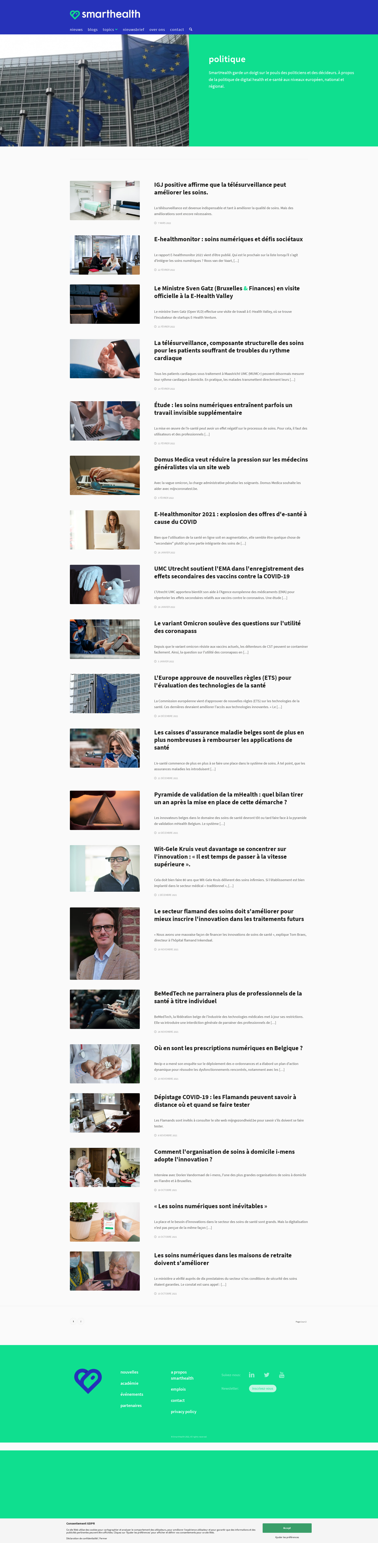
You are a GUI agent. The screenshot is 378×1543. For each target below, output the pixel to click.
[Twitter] (266, 1375)
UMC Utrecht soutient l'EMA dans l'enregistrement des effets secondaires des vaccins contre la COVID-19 (229, 572)
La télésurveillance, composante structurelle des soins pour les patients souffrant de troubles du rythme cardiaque (229, 350)
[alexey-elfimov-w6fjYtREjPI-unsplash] (105, 748)
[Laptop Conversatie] (105, 255)
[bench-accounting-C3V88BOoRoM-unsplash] (105, 1113)
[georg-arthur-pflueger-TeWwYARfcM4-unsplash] (105, 1271)
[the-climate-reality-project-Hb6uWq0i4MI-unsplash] (105, 1009)
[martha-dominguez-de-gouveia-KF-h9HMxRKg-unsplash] (105, 200)
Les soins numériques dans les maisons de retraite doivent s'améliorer (223, 1259)
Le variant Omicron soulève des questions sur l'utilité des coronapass (227, 627)
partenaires (131, 1405)
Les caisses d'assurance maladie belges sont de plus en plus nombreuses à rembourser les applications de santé (229, 740)
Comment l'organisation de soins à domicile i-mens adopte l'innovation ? (224, 1155)
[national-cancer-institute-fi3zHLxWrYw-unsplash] (105, 584)
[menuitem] (77, 29)
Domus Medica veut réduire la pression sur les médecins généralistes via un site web (231, 463)
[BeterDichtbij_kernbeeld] (105, 1222)
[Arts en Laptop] (105, 530)
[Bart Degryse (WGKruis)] (105, 868)
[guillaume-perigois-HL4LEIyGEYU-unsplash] (105, 693)
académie (129, 1383)
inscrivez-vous (262, 1388)
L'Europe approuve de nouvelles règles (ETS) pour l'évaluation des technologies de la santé (222, 681)
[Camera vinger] (105, 358)
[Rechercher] (189, 29)
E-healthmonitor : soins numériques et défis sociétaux (228, 239)
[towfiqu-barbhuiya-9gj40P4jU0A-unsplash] (105, 1064)
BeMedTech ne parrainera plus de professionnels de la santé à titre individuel (228, 997)
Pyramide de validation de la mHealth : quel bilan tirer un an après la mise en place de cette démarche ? (228, 798)
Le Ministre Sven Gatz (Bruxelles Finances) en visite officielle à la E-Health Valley (227, 292)
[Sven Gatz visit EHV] (105, 304)
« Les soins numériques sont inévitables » (210, 1206)
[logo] (105, 15)
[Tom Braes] (105, 943)
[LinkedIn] (252, 1375)
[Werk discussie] (105, 421)
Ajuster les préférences (287, 1537)
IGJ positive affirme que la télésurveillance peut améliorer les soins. (220, 188)
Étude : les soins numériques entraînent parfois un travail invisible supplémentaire (223, 409)
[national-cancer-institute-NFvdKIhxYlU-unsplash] (105, 475)
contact (178, 1400)
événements (131, 1394)
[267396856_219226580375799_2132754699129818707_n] (105, 639)
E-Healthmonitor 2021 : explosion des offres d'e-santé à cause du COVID (230, 518)
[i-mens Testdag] (105, 1167)
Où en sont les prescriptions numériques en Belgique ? (228, 1048)
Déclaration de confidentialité (82, 1538)
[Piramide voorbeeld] (105, 810)
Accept (287, 1528)
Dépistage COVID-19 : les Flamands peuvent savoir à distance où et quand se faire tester (225, 1101)
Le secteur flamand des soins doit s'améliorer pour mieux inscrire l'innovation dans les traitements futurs (229, 915)
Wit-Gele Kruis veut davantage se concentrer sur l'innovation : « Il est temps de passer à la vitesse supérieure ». (220, 856)
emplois (178, 1389)
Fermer (103, 1538)
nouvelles (129, 1372)
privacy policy (183, 1411)
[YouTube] (281, 1375)
